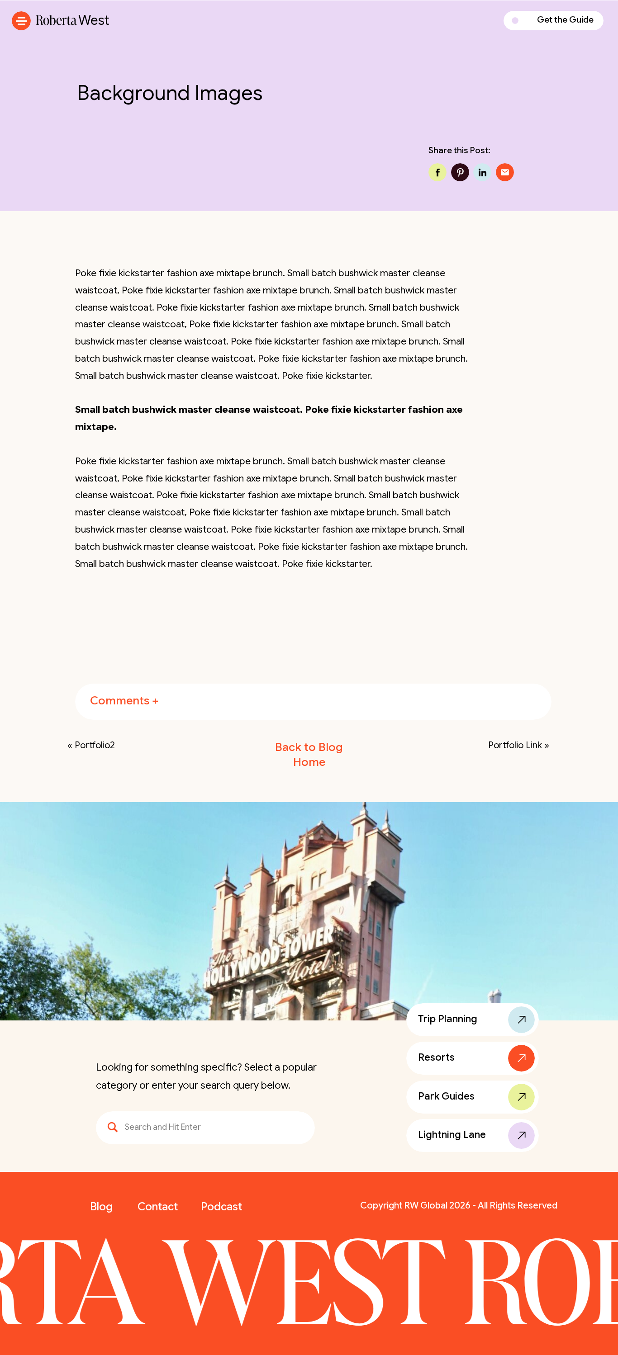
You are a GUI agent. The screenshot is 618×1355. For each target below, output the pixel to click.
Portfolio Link (515, 745)
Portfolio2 (95, 745)
